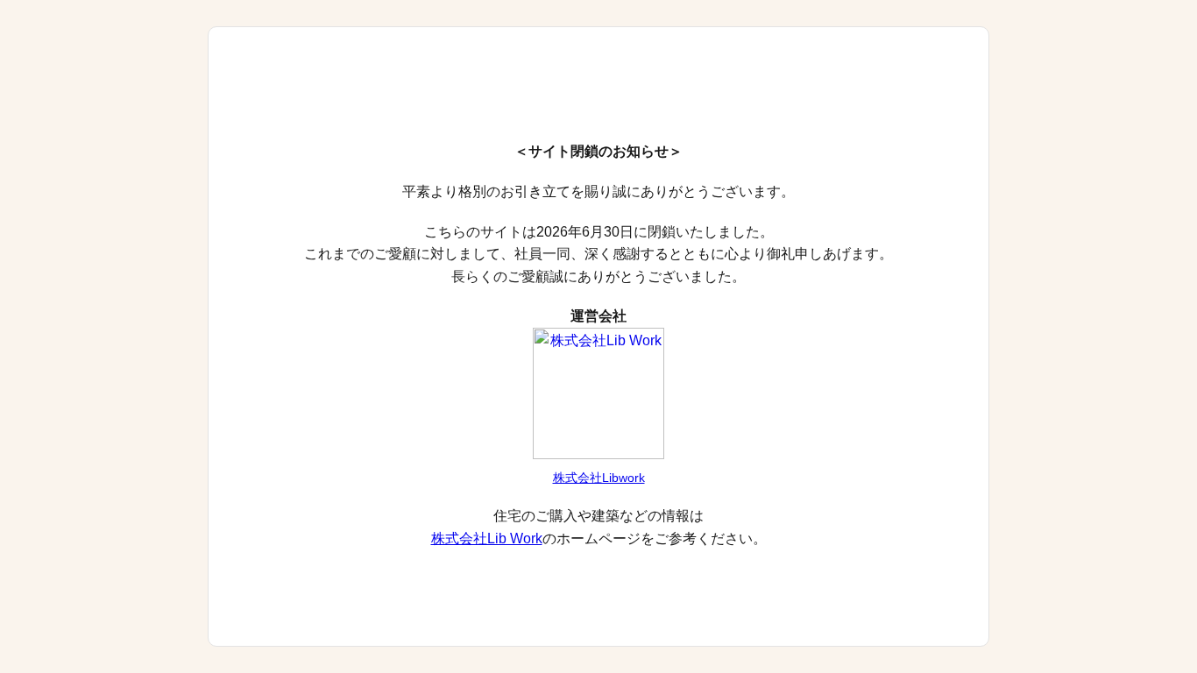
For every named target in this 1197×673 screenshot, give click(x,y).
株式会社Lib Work (486, 538)
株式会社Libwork (599, 478)
